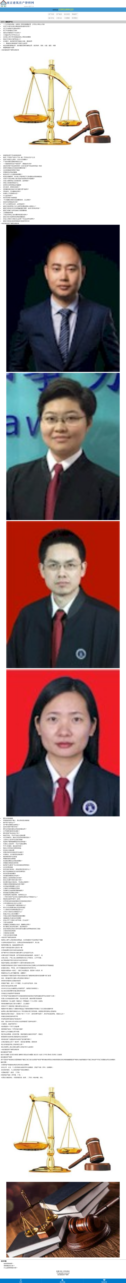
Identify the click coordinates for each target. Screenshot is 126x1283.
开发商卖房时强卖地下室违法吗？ (11, 1019)
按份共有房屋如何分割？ (10, 202)
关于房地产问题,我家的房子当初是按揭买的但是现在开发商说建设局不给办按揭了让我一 (28, 996)
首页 (2, 22)
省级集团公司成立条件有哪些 (12, 918)
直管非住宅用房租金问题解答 (12, 185)
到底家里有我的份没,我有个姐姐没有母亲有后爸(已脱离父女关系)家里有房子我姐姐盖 (27, 965)
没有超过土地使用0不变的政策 (10, 993)
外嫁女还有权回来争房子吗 (9, 1016)
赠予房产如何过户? (9, 822)
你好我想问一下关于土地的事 (10, 1026)
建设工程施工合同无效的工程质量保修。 (15, 210)
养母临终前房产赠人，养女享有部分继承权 (16, 820)
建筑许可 (86, 1059)
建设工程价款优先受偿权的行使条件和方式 (16, 221)
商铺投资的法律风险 (9, 858)
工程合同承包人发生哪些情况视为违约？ (15, 214)
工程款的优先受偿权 (9, 931)
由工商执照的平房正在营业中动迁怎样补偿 (14, 960)
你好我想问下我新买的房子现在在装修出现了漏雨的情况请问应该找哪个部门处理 (26, 975)
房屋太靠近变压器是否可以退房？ (13, 852)
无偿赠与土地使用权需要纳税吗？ (13, 890)
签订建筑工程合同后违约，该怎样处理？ (15, 926)
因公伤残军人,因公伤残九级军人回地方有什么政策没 (17, 1047)
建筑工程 (25, 1059)
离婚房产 (75, 14)
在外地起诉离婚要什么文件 (11, 886)
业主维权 (53, 1059)
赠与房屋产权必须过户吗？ (11, 833)
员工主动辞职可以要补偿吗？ (12, 28)
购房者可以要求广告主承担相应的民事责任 (16, 865)
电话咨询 (104, 1282)
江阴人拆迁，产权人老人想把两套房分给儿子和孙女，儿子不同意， (22, 958)
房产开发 (97, 1059)
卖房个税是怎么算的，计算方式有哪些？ (15, 159)
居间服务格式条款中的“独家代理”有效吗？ (16, 189)
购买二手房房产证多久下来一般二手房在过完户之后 (19, 157)
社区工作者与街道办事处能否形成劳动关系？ (17, 26)
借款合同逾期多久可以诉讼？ (12, 33)
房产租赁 (59, 14)
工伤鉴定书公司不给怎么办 (11, 35)
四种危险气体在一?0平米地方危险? (12, 1029)
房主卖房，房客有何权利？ (11, 187)
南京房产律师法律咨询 (9, 937)
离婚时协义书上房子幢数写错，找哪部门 (13, 973)
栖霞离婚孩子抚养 (8, 47)
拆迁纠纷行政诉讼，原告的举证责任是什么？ (17, 869)
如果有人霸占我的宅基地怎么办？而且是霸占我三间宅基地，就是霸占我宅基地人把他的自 (28, 1011)
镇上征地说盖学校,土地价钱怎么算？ (12, 1044)
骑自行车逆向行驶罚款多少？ (12, 39)
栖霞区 (31, 1054)
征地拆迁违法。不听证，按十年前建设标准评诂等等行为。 (19, 968)
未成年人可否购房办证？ (10, 193)
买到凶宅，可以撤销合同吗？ (12, 191)
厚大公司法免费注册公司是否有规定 (14, 907)
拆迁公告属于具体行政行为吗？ (13, 880)
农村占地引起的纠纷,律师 (9, 986)
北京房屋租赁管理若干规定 (11, 170)
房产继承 (75, 1059)
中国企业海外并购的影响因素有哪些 (14, 916)
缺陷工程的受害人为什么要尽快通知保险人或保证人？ (19, 206)
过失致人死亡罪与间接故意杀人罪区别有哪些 (17, 37)
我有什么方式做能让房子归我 (10, 1031)
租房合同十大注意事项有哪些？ (13, 174)
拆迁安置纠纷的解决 (9, 873)
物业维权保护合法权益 (10, 856)
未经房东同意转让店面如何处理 (11, 980)
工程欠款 (59, 18)
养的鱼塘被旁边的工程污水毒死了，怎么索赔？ (15, 1003)
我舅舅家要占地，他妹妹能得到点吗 (12, 945)
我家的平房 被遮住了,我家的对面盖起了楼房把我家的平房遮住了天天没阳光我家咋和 (27, 1008)
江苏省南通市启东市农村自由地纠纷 (12, 950)
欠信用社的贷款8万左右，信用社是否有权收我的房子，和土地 (20, 942)
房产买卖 (51, 14)
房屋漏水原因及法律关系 (10, 863)
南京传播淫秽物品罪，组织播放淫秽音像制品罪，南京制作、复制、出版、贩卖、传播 (29, 45)
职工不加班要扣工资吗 (10, 30)
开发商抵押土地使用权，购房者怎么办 (15, 894)
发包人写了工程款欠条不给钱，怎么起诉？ (16, 920)
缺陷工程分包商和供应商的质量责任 (14, 217)
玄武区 (12, 1054)
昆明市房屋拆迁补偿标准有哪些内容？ (15, 168)
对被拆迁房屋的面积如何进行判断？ (14, 884)
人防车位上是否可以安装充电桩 (13, 839)
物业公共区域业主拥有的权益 (12, 848)
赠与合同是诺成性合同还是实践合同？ (15, 829)
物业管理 (47, 1059)
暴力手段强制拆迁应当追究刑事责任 (14, 871)
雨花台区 (26, 1054)
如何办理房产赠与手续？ (10, 827)
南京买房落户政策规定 (10, 197)
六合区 (40, 1054)
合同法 (108, 1059)
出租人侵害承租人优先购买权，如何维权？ (16, 181)
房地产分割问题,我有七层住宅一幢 (11, 947)
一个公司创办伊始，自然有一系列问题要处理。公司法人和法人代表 (24, 24)
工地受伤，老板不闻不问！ (9, 1024)
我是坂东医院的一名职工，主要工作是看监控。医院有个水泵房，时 (22, 970)
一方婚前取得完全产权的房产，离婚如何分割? (17, 164)
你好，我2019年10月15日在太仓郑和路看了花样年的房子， (19, 1021)
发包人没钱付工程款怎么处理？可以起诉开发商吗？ (19, 219)
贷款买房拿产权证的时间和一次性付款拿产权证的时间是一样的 (22, 166)
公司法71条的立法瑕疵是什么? (12, 911)
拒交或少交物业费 (8, 850)
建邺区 (21, 1054)
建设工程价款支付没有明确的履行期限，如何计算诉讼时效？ (21, 208)
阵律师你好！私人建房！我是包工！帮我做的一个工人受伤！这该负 (22, 1001)
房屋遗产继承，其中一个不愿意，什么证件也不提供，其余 (19, 983)
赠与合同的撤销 (8, 818)
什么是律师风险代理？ (11, 1268)
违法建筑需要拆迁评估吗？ (11, 875)
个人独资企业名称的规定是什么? (13, 909)
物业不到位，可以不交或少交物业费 (14, 835)
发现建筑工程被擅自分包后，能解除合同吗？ (17, 924)
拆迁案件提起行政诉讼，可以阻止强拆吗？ (16, 882)
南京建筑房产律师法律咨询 (10, 50)
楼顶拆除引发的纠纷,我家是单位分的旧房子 (14, 1037)
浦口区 (36, 1054)
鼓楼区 (7, 1054)
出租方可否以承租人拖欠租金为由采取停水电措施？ (19, 178)
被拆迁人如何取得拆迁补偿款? (12, 878)
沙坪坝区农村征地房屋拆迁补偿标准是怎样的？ (17, 901)
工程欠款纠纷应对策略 (10, 935)
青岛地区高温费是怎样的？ (11, 892)
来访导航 (62, 1282)
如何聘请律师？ (8, 1263)
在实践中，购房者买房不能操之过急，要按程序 (17, 41)
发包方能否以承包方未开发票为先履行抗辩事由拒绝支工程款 (21, 928)
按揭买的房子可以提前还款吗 (12, 155)
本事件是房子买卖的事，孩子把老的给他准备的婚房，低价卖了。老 (22, 955)
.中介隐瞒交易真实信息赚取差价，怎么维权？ (17, 200)
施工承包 (51, 18)
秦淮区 (16, 1054)
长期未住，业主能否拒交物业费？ (13, 854)
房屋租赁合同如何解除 (10, 172)
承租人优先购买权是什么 (10, 183)
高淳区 (54, 1054)
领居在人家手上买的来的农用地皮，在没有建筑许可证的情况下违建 (22, 940)
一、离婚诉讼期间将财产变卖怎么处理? (15, 43)
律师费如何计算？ (9, 1265)
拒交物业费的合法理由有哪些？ (13, 861)
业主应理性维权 (8, 867)
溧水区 (49, 1054)
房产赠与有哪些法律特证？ (11, 825)
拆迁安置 (67, 14)
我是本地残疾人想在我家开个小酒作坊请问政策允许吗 (17, 963)
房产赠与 (42, 1059)
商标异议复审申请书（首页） (12, 899)
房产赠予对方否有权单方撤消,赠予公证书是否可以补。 (18, 952)
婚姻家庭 (69, 1059)
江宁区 (45, 1054)
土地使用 (80, 1059)
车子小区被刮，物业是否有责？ (13, 846)
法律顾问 (112, 1059)
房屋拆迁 (58, 1059)
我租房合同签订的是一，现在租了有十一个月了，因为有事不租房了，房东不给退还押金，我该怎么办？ (33, 1014)
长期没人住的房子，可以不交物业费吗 (15, 844)
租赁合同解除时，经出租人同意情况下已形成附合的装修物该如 (22, 176)
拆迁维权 (64, 1059)
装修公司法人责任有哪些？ (11, 914)
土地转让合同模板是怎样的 (11, 888)
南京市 (3, 1054)
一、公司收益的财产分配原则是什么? (14, 905)
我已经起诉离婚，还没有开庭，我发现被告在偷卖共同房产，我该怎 (22, 1034)
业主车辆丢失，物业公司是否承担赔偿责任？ (17, 837)
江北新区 (59, 1054)
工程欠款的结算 (8, 922)
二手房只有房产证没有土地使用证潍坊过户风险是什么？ (20, 897)
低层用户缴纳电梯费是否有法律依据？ (15, 841)
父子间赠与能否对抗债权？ (11, 831)
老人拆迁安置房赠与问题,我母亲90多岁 (13, 991)
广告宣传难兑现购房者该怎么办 (13, 161)
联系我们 (75, 18)
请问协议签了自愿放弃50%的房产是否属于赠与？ (16, 1039)
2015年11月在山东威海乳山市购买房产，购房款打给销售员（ (20, 988)
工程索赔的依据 (8, 212)
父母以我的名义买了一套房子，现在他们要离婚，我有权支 (19, 1042)
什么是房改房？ (8, 195)
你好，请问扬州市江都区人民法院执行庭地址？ (15, 978)
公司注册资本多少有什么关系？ (13, 903)
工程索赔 (67, 18)
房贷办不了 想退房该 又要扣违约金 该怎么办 (15, 1006)
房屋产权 (36, 1059)
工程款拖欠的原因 (8, 933)
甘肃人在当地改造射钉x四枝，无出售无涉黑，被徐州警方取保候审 (21, 998)
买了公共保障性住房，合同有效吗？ (14, 204)
